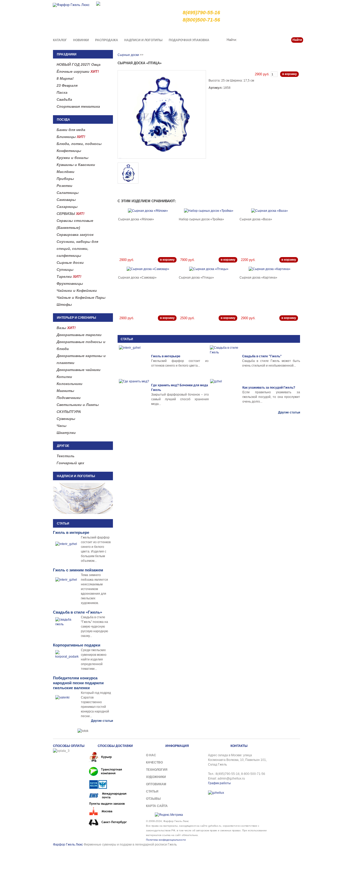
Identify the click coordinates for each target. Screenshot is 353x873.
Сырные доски (70, 262)
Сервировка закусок (75, 234)
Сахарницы (67, 207)
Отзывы (153, 799)
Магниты (65, 391)
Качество (208, 30)
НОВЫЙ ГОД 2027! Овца (79, 64)
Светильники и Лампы (78, 405)
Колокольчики (69, 384)
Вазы (66, 328)
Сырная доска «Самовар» (137, 277)
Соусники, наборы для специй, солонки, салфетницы (77, 248)
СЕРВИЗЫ (71, 214)
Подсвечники (69, 398)
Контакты (296, 30)
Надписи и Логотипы (143, 40)
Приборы (65, 179)
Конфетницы (69, 151)
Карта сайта (157, 806)
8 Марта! (65, 78)
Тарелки (69, 276)
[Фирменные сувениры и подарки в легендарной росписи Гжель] (98, 3)
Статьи (278, 30)
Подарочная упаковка (189, 40)
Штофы (64, 304)
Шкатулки (66, 433)
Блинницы (71, 137)
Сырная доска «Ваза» (256, 219)
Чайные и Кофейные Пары (81, 297)
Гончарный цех (70, 463)
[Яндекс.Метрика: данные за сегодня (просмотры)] (169, 814)
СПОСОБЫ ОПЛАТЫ (69, 746)
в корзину (289, 74)
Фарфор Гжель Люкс (68, 844)
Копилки (64, 377)
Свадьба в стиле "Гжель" (262, 356)
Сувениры (66, 419)
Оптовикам (156, 784)
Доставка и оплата (234, 30)
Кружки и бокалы (72, 158)
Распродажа (106, 40)
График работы (219, 783)
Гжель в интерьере (165, 356)
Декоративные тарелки (79, 335)
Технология (156, 770)
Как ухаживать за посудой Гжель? (268, 387)
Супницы (65, 269)
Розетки (64, 186)
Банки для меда (71, 130)
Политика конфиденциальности (166, 839)
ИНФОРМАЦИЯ (177, 746)
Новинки (81, 40)
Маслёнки (65, 172)
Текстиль (65, 456)
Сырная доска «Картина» (258, 277)
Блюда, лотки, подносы (79, 144)
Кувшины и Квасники (76, 165)
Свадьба (64, 99)
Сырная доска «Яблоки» (136, 219)
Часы (61, 426)
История (261, 30)
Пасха (62, 92)
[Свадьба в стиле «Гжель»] (225, 360)
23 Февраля (67, 85)
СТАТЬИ (127, 339)
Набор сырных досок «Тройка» (201, 219)
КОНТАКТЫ (239, 746)
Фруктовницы (70, 283)
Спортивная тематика (78, 106)
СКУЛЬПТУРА (69, 412)
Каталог (60, 40)
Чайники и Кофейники (77, 290)
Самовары (66, 200)
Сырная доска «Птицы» (196, 277)
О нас (190, 30)
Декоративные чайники (79, 370)
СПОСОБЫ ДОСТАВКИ (115, 746)
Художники (156, 777)
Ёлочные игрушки (78, 71)
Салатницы (68, 193)
